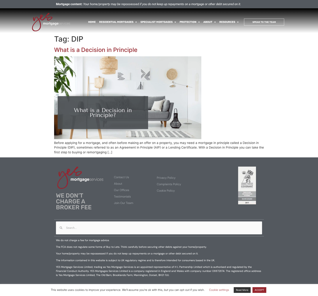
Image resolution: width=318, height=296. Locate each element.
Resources (227, 22)
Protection (188, 22)
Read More (242, 289)
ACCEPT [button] (259, 289)
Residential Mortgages (116, 22)
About (207, 22)
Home (92, 22)
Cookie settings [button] (219, 290)
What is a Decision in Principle (95, 49)
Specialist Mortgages (156, 22)
